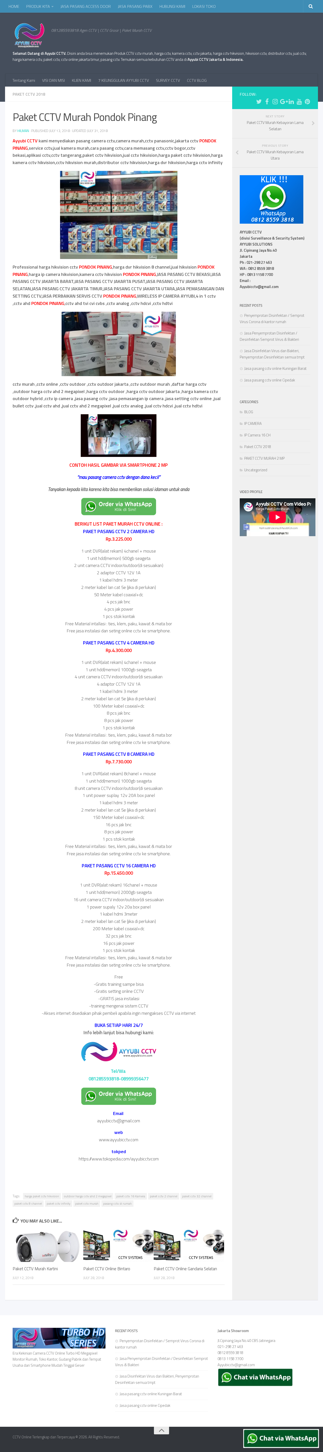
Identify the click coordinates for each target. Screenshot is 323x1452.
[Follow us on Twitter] (259, 101)
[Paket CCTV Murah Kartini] (48, 1245)
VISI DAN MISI (53, 80)
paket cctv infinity (58, 1203)
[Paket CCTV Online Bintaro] (118, 1245)
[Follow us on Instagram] (275, 101)
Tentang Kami (23, 80)
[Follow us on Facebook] (267, 101)
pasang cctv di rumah (117, 1203)
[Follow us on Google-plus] (283, 101)
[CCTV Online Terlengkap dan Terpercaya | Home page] (29, 35)
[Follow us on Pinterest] (307, 101)
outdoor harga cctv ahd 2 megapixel (88, 1196)
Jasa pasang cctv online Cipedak (269, 380)
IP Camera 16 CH (257, 435)
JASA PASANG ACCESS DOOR (86, 6)
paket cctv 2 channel (163, 1196)
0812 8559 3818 (230, 1353)
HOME (14, 6)
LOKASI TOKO (204, 6)
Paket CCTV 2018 (29, 94)
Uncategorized (255, 470)
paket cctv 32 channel (196, 1196)
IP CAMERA (253, 423)
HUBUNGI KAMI (172, 6)
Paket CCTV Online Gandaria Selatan (185, 1269)
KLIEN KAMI (81, 80)
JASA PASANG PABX (135, 6)
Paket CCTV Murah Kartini (35, 1269)
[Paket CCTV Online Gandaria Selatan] (189, 1245)
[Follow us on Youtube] (299, 101)
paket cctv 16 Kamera (130, 1196)
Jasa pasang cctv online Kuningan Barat (275, 368)
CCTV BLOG (197, 80)
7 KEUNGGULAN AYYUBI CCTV (123, 80)
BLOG (248, 412)
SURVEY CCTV (168, 80)
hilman (23, 130)
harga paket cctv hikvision (42, 1196)
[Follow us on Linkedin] (291, 101)
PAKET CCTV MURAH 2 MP (264, 458)
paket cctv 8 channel (28, 1203)
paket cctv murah (86, 1203)
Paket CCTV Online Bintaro (106, 1269)
